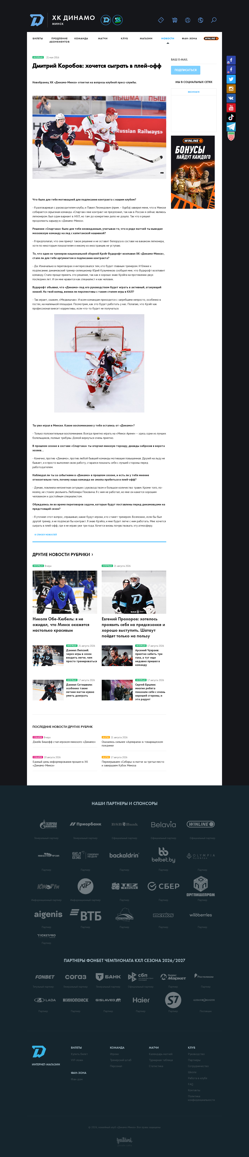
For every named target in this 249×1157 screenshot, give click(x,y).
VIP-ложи (77, 1060)
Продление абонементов (59, 40)
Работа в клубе (197, 1078)
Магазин (146, 38)
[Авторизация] (187, 20)
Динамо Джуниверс (117, 20)
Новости (167, 38)
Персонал (116, 1066)
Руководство (196, 1054)
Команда (81, 38)
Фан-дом (77, 1079)
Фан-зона (189, 38)
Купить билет (79, 1054)
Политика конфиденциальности (201, 1098)
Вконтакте (231, 98)
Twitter (231, 79)
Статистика (156, 1066)
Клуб (124, 38)
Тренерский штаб (120, 1060)
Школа (192, 1072)
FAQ (190, 1084)
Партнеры (194, 1060)
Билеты (38, 38)
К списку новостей (46, 534)
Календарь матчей (160, 1054)
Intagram (231, 88)
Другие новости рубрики (61, 554)
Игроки (114, 1054)
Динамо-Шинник (106, 20)
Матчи (102, 38)
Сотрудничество (198, 1066)
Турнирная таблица (161, 1060)
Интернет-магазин (46, 1064)
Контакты (194, 1090)
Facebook (231, 60)
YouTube (231, 107)
